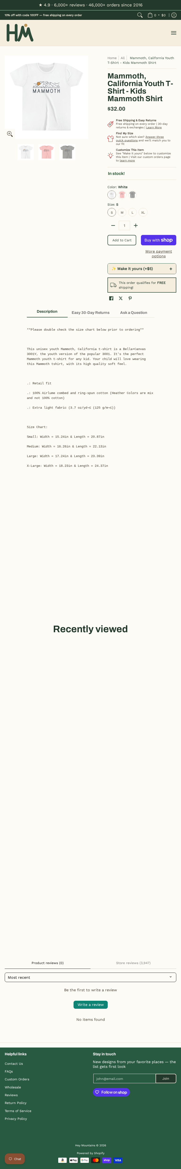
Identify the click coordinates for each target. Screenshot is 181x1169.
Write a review (91, 1004)
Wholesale (13, 1087)
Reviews (11, 1095)
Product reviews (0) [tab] (48, 963)
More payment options (158, 253)
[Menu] (173, 33)
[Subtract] (113, 225)
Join (165, 1078)
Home (112, 58)
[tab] (47, 312)
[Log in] (174, 15)
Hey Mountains (20, 33)
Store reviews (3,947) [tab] (133, 963)
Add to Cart (122, 240)
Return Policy (15, 1103)
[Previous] (8, 97)
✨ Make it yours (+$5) (141, 269)
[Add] (135, 225)
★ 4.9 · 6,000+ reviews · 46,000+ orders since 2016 (91, 4)
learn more (127, 160)
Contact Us (14, 1063)
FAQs (9, 1071)
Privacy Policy (16, 1119)
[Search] (140, 15)
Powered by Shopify (90, 1153)
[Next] (85, 97)
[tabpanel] (90, 395)
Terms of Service (18, 1111)
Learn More (154, 127)
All (123, 58)
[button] (111, 298)
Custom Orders (17, 1079)
